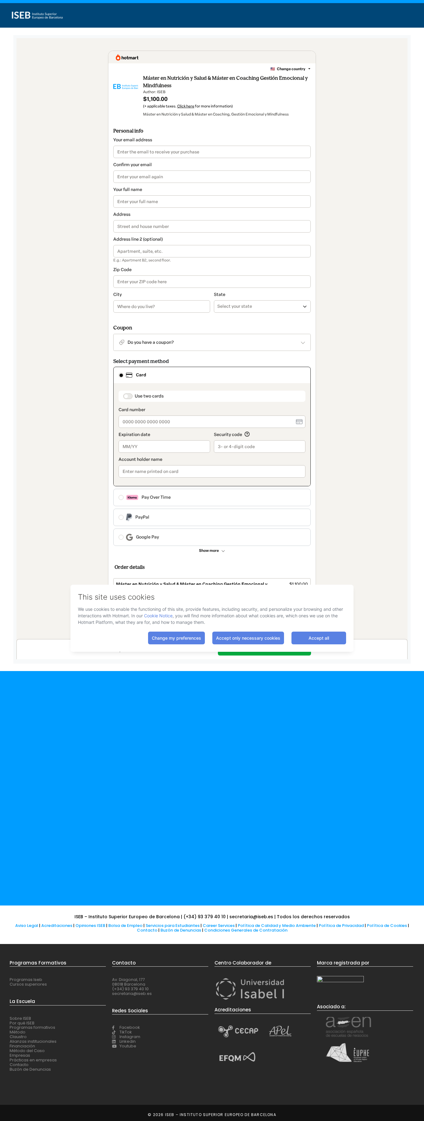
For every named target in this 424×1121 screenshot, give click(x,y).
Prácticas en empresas (33, 1060)
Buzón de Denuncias (182, 930)
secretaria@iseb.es (132, 993)
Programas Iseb (26, 980)
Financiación (22, 1046)
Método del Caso (27, 1051)
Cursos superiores (28, 984)
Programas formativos (32, 1027)
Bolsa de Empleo (125, 925)
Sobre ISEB (20, 1018)
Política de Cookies (387, 925)
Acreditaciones (56, 925)
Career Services (219, 925)
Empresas (20, 1055)
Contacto (147, 930)
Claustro (18, 1037)
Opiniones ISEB (90, 925)
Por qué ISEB (22, 1023)
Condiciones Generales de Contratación (245, 930)
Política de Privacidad (341, 925)
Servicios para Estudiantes (173, 925)
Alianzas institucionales (33, 1041)
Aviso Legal (26, 925)
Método (17, 1032)
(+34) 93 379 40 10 (130, 989)
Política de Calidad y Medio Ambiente (277, 925)
